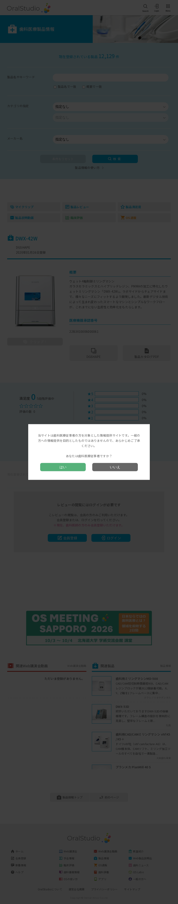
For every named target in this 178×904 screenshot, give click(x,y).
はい (62, 467)
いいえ (115, 467)
